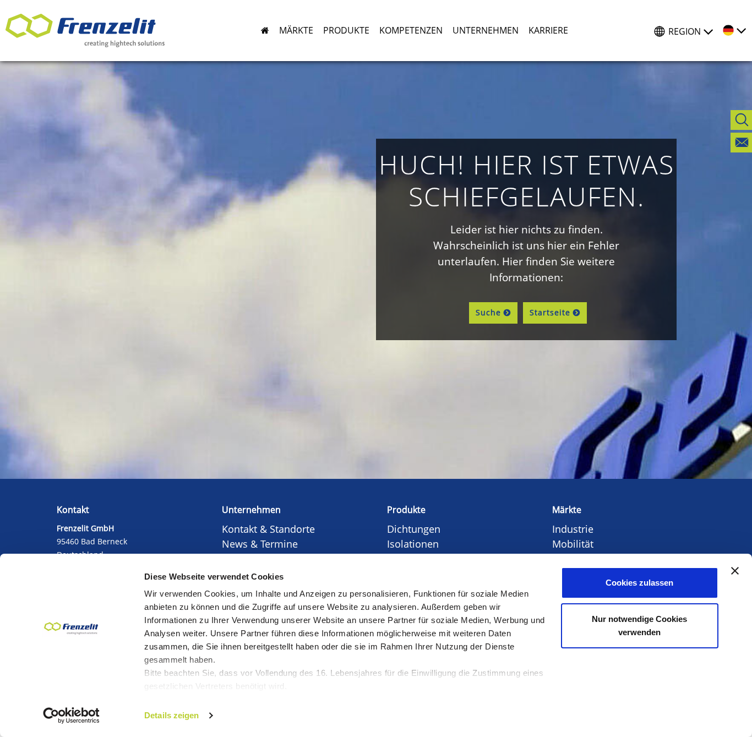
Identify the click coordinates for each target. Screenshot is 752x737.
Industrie (572, 529)
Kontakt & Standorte (268, 529)
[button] (291, 30)
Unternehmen (251, 510)
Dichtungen (413, 529)
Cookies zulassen (639, 582)
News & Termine (260, 543)
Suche (488, 312)
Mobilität (572, 543)
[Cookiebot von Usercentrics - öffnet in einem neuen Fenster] (71, 715)
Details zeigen (171, 715)
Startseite (550, 312)
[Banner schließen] (735, 571)
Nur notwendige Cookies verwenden (639, 625)
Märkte (566, 510)
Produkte (406, 510)
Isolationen (413, 543)
